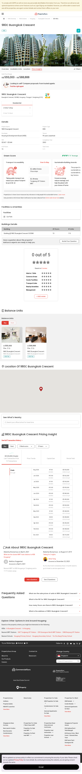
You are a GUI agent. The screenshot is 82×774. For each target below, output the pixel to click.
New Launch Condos (9, 728)
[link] (41, 85)
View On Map (44, 162)
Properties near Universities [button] (48, 731)
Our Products (6, 659)
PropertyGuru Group (9, 651)
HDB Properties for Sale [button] (51, 701)
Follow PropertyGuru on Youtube (71, 643)
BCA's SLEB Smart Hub (52, 198)
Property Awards (60, 671)
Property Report (60, 679)
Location (26, 69)
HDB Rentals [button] (68, 701)
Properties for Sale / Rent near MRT (30, 724)
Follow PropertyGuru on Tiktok (79, 643)
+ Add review (41, 296)
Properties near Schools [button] (48, 736)
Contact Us (33, 651)
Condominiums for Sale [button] (51, 706)
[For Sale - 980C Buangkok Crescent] (12, 335)
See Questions (49, 579)
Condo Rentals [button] (69, 704)
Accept (41, 767)
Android (20, 643)
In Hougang (26, 628)
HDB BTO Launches (9, 706)
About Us (5, 656)
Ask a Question (32, 579)
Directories (27, 698)
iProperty (21, 687)
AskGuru (5, 701)
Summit (21, 680)
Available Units (16, 69)
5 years (40, 446)
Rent (12, 323)
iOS (26, 643)
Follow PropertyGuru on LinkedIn (74, 643)
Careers (4, 662)
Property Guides (8, 704)
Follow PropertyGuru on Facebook (64, 643)
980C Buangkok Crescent (11, 351)
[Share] (78, 31)
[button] (41, 389)
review (44, 268)
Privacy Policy (18, 760)
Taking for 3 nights (49, 554)
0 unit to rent (8, 113)
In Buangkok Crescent (13, 628)
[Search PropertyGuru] (78, 661)
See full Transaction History (11, 440)
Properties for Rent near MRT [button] (29, 734)
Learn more (61, 194)
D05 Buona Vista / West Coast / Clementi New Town (72, 735)
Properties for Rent (71, 698)
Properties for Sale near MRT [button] (29, 729)
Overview (5, 69)
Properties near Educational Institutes (49, 725)
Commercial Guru (21, 669)
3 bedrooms (24, 446)
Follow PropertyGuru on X (77, 643)
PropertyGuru (8, 698)
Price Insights (37, 69)
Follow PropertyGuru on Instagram (67, 643)
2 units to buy (8, 108)
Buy (5, 323)
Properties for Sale (50, 698)
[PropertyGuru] (41, 13)
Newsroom (32, 656)
